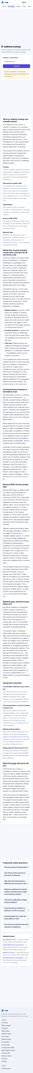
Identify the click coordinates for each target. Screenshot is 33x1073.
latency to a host (9, 952)
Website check (6, 1039)
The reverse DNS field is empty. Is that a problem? (15, 901)
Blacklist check (6, 1034)
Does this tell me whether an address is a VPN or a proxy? (14, 909)
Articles (4, 1061)
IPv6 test (4, 1059)
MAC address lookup (8, 1050)
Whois (18, 6)
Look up (16, 66)
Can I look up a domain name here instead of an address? (16, 925)
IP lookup (11, 6)
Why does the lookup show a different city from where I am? (15, 882)
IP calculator (6, 1042)
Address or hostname (10, 58)
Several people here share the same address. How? (15, 917)
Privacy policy (6, 1068)
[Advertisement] (16, 27)
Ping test (4, 1028)
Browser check (6, 1056)
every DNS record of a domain (13, 945)
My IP (4, 6)
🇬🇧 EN (24, 2)
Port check (5, 1036)
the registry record (9, 939)
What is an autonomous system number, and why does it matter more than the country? (15, 891)
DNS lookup (5, 1031)
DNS (29, 6)
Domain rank (6, 1053)
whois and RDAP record (18, 477)
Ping (24, 6)
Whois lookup (6, 1025)
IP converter (6, 1045)
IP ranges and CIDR (8, 1047)
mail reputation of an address (13, 958)
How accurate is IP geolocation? (16, 867)
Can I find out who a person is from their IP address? (15, 874)
